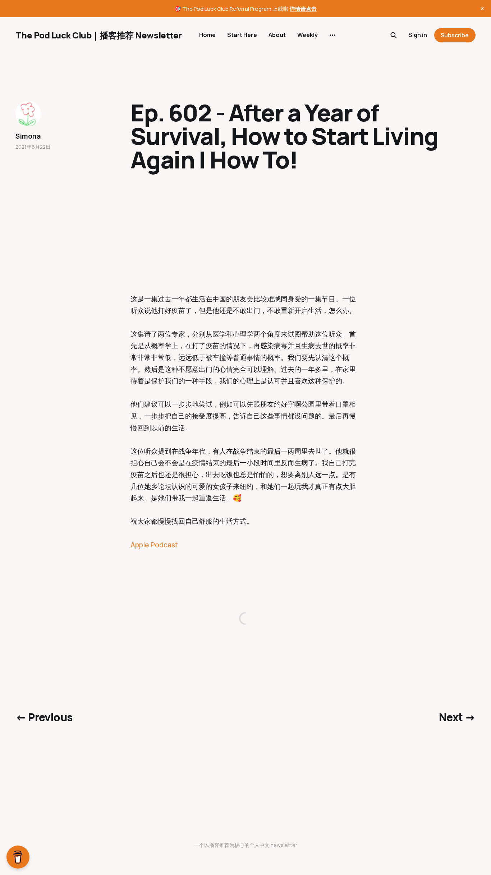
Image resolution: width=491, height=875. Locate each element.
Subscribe (455, 35)
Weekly (307, 35)
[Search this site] (393, 35)
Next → (457, 717)
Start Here (242, 35)
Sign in (417, 35)
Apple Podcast (154, 545)
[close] (482, 8)
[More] (332, 35)
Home (207, 35)
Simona (28, 136)
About (277, 35)
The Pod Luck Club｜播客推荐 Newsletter (98, 35)
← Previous (43, 717)
